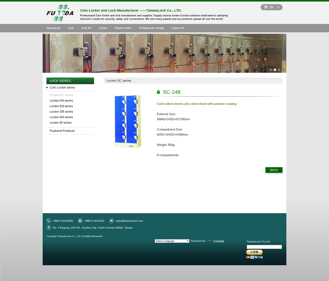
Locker (103, 28)
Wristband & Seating (151, 28)
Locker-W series (61, 122)
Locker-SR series (61, 111)
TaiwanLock (53, 28)
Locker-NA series (61, 117)
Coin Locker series (62, 87)
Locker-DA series (61, 106)
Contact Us (177, 28)
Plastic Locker (123, 28)
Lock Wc (86, 28)
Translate (218, 240)
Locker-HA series (61, 100)
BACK (274, 170)
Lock (71, 28)
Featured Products (62, 130)
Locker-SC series (61, 95)
